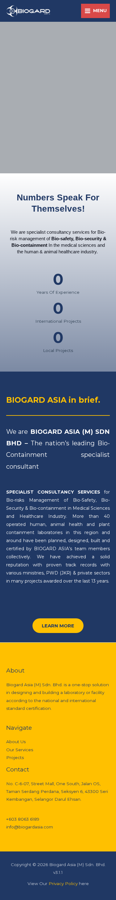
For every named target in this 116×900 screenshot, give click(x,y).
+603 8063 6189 (22, 819)
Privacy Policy (64, 883)
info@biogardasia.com (29, 826)
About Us (16, 741)
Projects (15, 757)
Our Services (19, 749)
